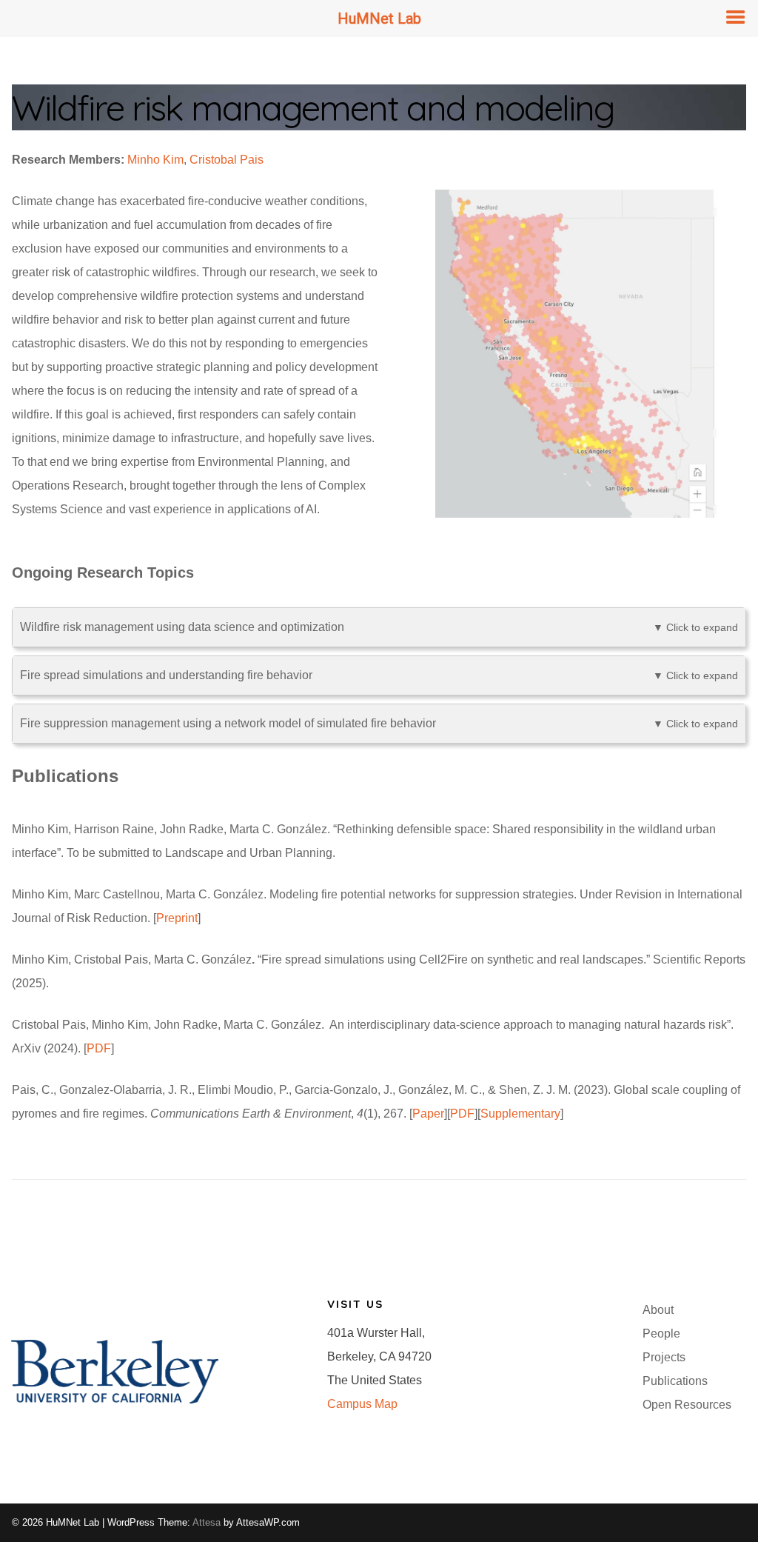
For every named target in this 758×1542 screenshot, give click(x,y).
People (661, 1333)
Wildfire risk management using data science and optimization (379, 627)
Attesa (206, 1522)
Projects (664, 1357)
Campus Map (362, 1404)
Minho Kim (155, 159)
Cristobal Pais (227, 159)
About (658, 1310)
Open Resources (687, 1404)
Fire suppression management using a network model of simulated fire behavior (379, 723)
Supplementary (520, 1113)
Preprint (177, 918)
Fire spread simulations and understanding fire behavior (379, 675)
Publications (675, 1381)
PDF (99, 1048)
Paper (428, 1113)
